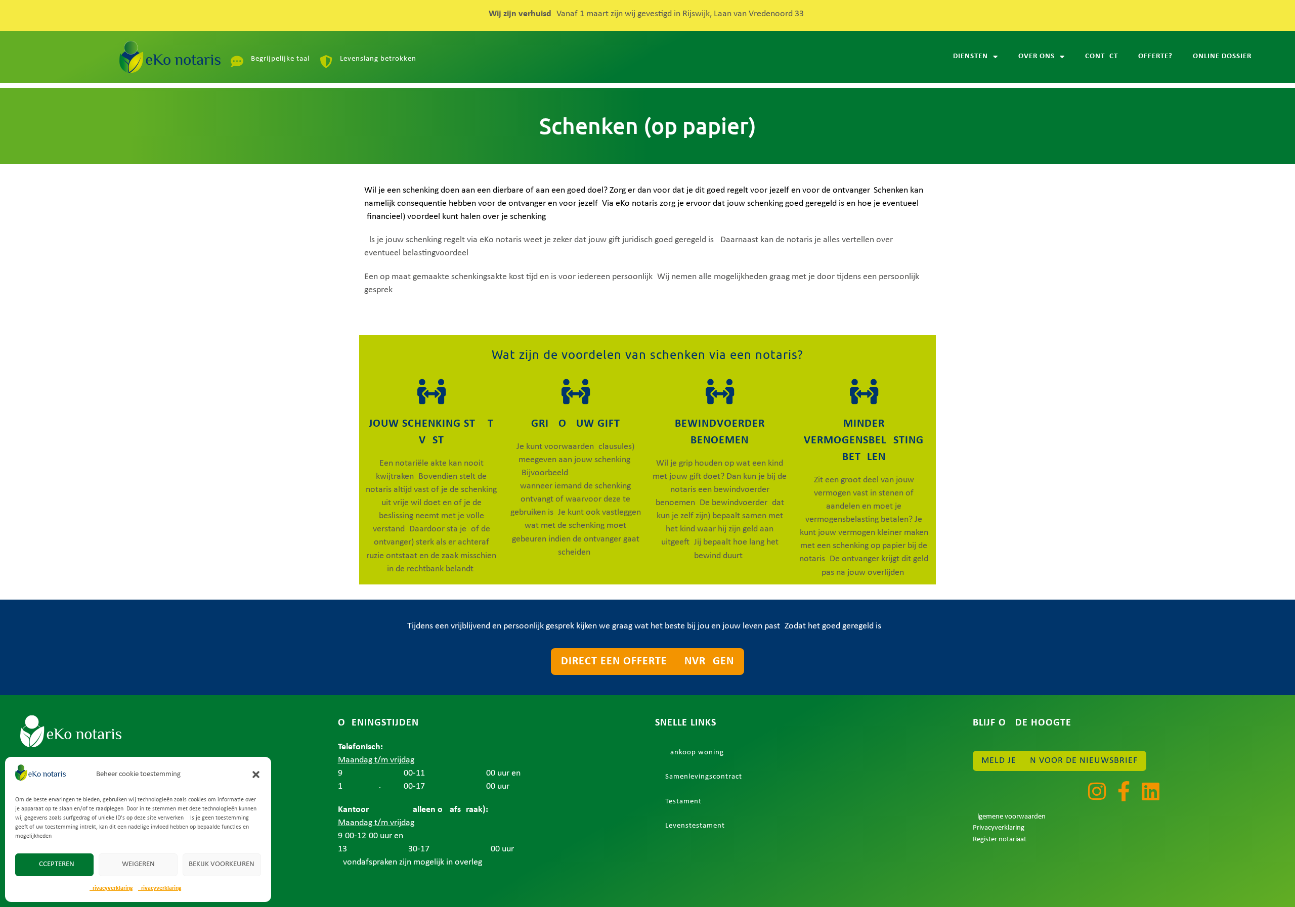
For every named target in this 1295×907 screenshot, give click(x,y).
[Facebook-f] (1123, 791)
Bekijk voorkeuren (221, 864)
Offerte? (1155, 56)
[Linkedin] (1150, 791)
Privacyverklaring (111, 888)
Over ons (1036, 56)
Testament (683, 801)
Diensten (970, 56)
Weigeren (138, 864)
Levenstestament (695, 826)
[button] (256, 774)
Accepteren (54, 864)
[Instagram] (1097, 791)
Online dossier (1222, 56)
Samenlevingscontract (703, 777)
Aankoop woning (694, 752)
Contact (1101, 56)
